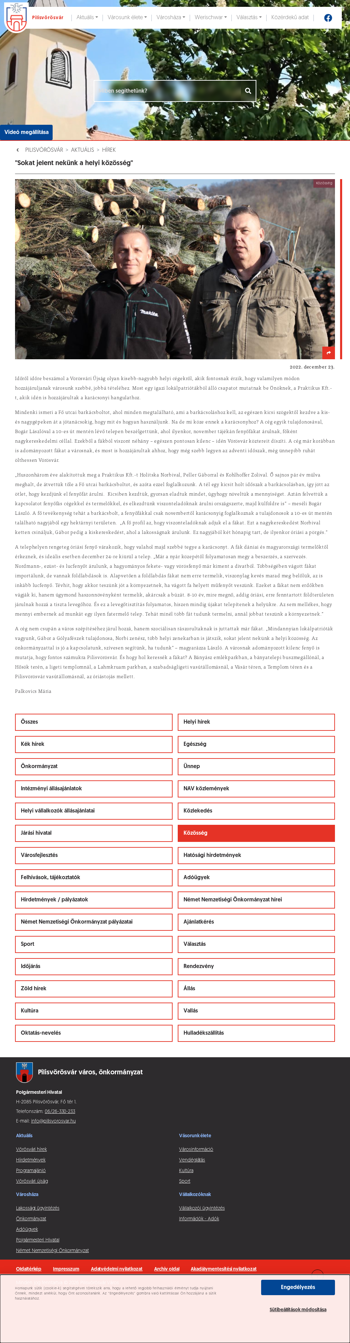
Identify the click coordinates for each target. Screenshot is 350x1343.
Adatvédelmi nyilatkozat (117, 1269)
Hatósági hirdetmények (212, 855)
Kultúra (29, 1011)
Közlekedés (198, 811)
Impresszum (66, 1269)
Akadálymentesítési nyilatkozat (223, 1269)
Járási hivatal (36, 833)
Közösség (195, 833)
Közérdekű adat (290, 18)
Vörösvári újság (32, 1181)
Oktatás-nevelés (41, 1033)
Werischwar (209, 18)
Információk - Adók (199, 1219)
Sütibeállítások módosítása (298, 1310)
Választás (247, 18)
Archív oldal (166, 1269)
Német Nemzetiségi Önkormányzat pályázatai (77, 922)
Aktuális (85, 18)
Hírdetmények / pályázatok (54, 900)
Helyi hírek (197, 722)
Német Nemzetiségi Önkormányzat (52, 1250)
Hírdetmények (30, 1160)
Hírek (109, 150)
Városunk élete (125, 18)
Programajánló (31, 1170)
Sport (27, 944)
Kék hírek (32, 744)
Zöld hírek (33, 989)
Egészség (195, 744)
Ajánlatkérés (199, 922)
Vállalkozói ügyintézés (202, 1208)
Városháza (169, 18)
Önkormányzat (39, 766)
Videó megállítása (26, 132)
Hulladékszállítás (204, 1033)
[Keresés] (248, 91)
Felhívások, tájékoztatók (50, 878)
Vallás (191, 1011)
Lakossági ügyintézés (37, 1208)
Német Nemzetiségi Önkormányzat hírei (233, 900)
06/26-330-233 (60, 1111)
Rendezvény (199, 966)
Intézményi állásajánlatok (51, 789)
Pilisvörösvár (44, 150)
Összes (29, 722)
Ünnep (192, 766)
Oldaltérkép (28, 1269)
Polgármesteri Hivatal (37, 1240)
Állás (189, 989)
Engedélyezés (298, 1287)
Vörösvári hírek (31, 1149)
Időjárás (30, 966)
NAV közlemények (206, 789)
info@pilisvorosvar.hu (53, 1121)
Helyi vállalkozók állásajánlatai (58, 811)
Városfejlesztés (39, 855)
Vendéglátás (192, 1160)
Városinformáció (196, 1149)
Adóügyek (197, 878)
